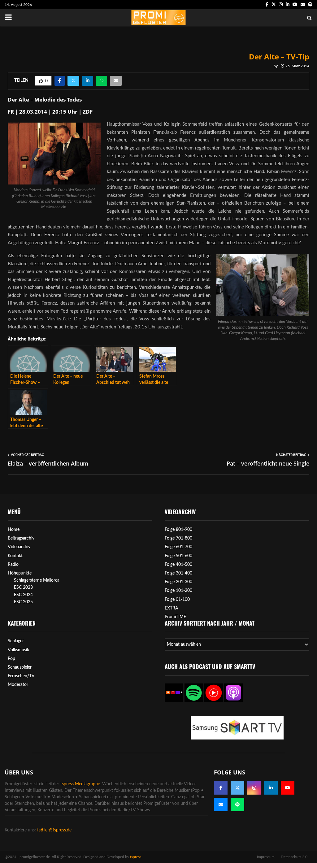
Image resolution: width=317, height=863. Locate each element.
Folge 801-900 (178, 529)
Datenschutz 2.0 (294, 857)
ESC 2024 (23, 595)
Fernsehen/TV (21, 676)
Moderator (18, 685)
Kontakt (15, 556)
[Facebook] (221, 788)
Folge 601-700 (178, 547)
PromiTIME (175, 617)
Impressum (266, 857)
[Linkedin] (271, 788)
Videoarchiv (19, 547)
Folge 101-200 (178, 590)
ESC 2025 (23, 602)
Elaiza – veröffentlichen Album (48, 463)
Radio (13, 564)
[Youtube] (287, 788)
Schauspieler (20, 667)
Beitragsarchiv (21, 538)
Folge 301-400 (178, 573)
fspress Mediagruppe (80, 784)
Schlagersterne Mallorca (36, 580)
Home (14, 529)
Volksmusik (18, 650)
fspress (135, 857)
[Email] (221, 804)
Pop (11, 659)
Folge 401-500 (178, 564)
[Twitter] (237, 788)
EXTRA (171, 608)
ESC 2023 (23, 587)
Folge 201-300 (178, 582)
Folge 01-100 (177, 599)
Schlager (16, 641)
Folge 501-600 (178, 556)
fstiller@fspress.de (54, 830)
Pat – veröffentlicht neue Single (268, 463)
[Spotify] (237, 804)
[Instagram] (254, 788)
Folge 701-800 (178, 538)
